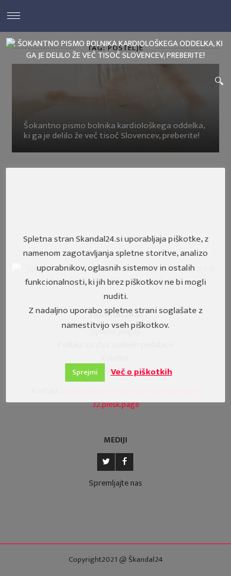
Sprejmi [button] (85, 372)
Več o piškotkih (141, 372)
